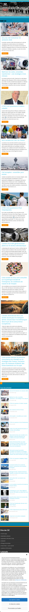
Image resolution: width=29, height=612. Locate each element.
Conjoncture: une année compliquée (17, 516)
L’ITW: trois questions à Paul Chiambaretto (18, 422)
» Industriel (2, 541)
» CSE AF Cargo (3, 533)
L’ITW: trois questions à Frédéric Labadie (18, 403)
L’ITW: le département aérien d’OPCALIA (18, 509)
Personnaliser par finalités (14, 608)
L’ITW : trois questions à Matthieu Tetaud (18, 458)
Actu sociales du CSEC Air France (13, 140)
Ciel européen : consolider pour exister (18, 416)
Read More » (5, 53)
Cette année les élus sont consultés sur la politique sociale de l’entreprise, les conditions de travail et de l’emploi (18, 436)
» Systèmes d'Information (6, 548)
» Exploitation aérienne (5, 536)
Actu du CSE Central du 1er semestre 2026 (18, 390)
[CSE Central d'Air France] (14, 9)
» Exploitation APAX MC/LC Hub (7, 538)
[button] (26, 554)
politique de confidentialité (20, 580)
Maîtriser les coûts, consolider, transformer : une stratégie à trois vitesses (14, 74)
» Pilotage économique (5, 543)
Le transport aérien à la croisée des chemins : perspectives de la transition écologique (17, 466)
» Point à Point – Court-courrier (7, 545)
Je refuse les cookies (14, 604)
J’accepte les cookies (14, 599)
